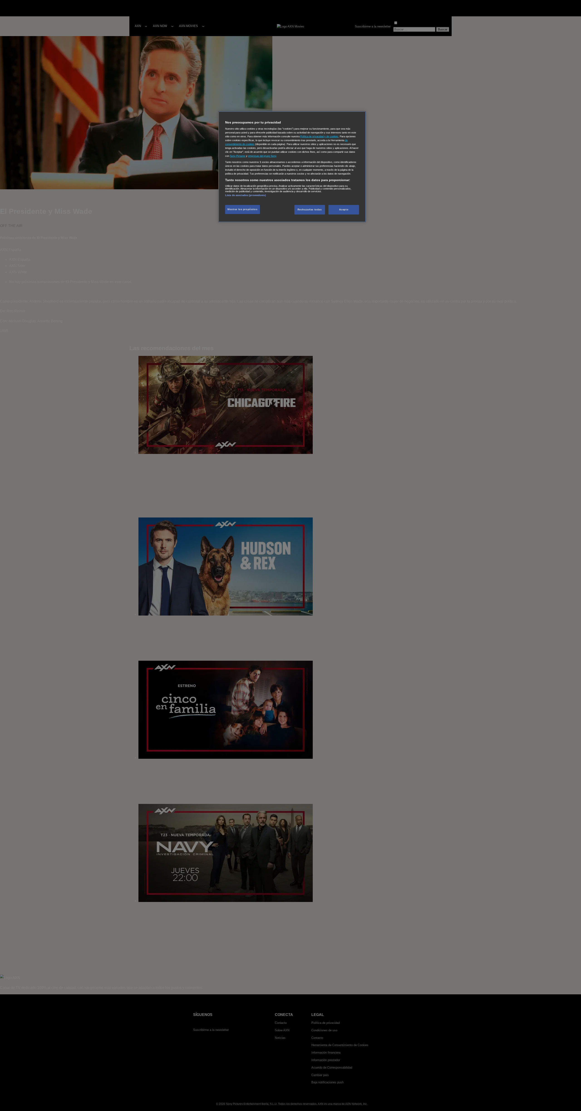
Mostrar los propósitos (242, 209)
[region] (292, 166)
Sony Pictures (237, 156)
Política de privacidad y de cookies (319, 136)
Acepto (343, 209)
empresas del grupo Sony (262, 156)
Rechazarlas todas (310, 209)
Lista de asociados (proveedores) (245, 195)
